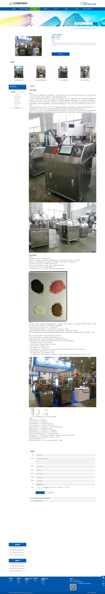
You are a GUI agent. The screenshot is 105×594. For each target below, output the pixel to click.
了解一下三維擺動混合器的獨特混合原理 (16, 547)
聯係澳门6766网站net (87, 8)
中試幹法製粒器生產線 (19, 80)
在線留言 (77, 8)
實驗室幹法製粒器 (88, 28)
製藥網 (92, 592)
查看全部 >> (17, 107)
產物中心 (78, 28)
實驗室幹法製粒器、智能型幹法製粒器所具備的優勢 (18, 568)
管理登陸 (94, 592)
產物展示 (35, 8)
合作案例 (35, 580)
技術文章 (56, 8)
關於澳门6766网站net (24, 8)
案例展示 (66, 8)
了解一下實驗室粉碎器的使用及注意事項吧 (17, 552)
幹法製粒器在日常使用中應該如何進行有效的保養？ (18, 563)
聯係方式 (43, 582)
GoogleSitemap (29, 592)
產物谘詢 (61, 54)
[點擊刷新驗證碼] (46, 488)
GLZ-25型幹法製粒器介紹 (85, 80)
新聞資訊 (45, 8)
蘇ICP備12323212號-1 (23, 592)
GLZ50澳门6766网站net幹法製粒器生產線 (41, 498)
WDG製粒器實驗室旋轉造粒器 (41, 80)
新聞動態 (18, 580)
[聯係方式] (103, 581)
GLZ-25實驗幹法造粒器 (37, 500)
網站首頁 (14, 8)
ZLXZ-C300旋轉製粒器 (63, 80)
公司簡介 (26, 582)
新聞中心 (19, 578)
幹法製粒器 (82, 28)
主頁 (75, 28)
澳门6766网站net (11, 592)
